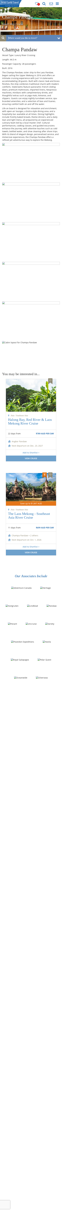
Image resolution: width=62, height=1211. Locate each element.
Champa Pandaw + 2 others (25, 535)
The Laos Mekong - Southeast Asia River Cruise (29, 515)
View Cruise (31, 458)
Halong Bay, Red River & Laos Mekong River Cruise (30, 421)
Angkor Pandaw (19, 441)
